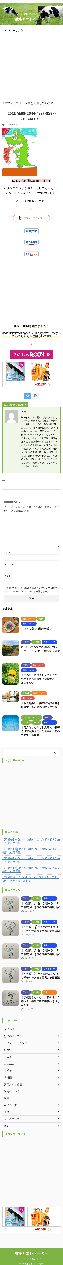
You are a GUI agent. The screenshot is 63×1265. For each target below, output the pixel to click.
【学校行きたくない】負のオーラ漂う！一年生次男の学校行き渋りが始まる (30, 879)
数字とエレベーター (31, 19)
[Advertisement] (31, 66)
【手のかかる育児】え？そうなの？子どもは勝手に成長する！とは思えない (40, 678)
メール (8, 564)
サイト (7, 575)
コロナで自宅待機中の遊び (36, 628)
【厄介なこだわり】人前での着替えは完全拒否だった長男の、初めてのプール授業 (40, 731)
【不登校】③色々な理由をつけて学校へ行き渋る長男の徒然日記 (31, 850)
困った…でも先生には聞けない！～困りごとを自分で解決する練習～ (40, 650)
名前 (7, 552)
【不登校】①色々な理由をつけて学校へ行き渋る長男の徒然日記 (31, 869)
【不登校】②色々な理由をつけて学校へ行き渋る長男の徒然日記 (31, 860)
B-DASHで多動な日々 (31, 1258)
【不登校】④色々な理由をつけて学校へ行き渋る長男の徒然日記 (31, 841)
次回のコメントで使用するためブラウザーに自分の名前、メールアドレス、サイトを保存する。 (31, 589)
